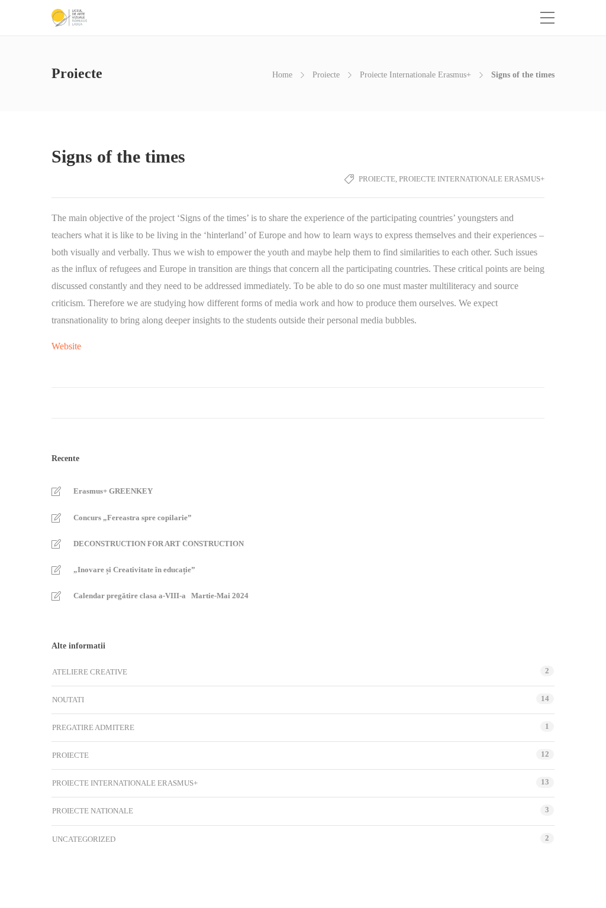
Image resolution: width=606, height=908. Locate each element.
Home (282, 74)
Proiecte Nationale (92, 810)
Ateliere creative (89, 671)
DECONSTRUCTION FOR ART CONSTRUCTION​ (158, 543)
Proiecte (326, 74)
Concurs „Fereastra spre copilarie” (132, 517)
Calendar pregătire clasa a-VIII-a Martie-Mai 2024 (161, 595)
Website (66, 346)
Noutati (68, 699)
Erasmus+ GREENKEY (113, 491)
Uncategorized (83, 839)
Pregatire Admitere (93, 727)
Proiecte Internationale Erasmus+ (415, 74)
